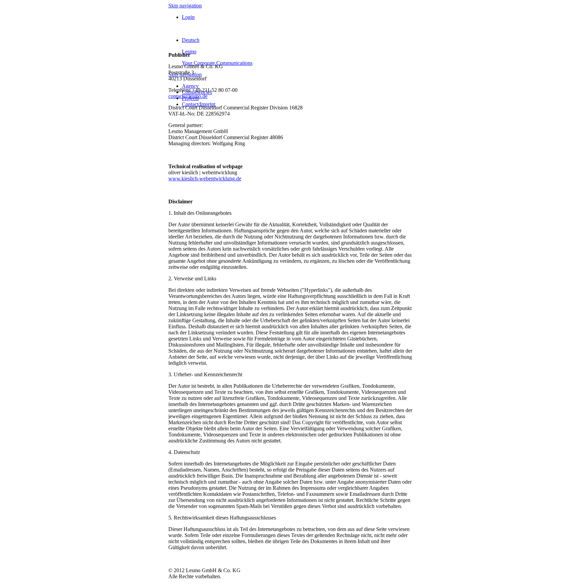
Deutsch (190, 40)
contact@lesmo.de (187, 96)
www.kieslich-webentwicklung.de (204, 178)
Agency (190, 86)
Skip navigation (185, 5)
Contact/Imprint (198, 104)
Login (188, 17)
